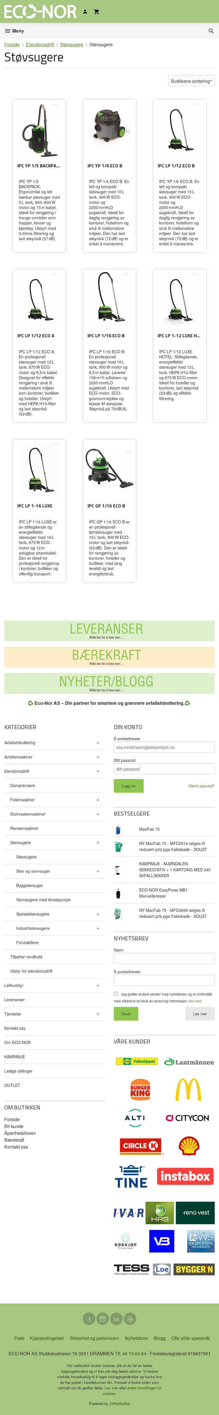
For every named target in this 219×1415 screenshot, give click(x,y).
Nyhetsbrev (136, 1338)
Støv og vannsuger (33, 871)
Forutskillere (27, 942)
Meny (17, 30)
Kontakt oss (14, 1028)
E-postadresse (127, 738)
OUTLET (12, 1085)
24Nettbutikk (120, 1403)
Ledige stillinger (18, 1071)
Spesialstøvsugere (32, 914)
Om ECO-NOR (17, 1042)
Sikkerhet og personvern (94, 1338)
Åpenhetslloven (20, 1133)
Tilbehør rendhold (26, 957)
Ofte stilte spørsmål (190, 1338)
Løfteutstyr (13, 985)
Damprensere (22, 785)
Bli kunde (13, 1126)
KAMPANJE (14, 1056)
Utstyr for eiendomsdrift (31, 971)
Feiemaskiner (22, 799)
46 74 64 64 (134, 1353)
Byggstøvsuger (29, 885)
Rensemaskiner (24, 828)
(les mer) (195, 1000)
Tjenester (12, 1014)
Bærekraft (14, 1140)
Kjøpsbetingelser (47, 1338)
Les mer (200, 1013)
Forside (12, 44)
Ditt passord (124, 760)
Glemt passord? (201, 785)
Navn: (119, 950)
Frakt (19, 1338)
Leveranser (14, 999)
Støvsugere (20, 842)
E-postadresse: (127, 971)
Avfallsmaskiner (18, 757)
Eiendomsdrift (16, 771)
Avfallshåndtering (19, 742)
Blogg (160, 1338)
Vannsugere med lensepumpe (43, 899)
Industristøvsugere (33, 928)
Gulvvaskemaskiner (28, 814)
